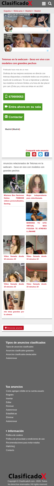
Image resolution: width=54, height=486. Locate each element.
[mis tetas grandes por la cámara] (14, 305)
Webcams (18, 11)
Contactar (15, 117)
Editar (8, 402)
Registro (10, 395)
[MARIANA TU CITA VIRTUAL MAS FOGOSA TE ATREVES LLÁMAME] (37, 216)
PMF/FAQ (10, 446)
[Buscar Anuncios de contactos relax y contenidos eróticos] (50, 4)
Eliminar (9, 417)
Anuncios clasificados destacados (21, 354)
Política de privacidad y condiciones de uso (25, 439)
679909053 (15, 96)
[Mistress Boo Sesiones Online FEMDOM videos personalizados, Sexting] (14, 190)
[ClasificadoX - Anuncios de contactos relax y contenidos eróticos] (27, 476)
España (7, 11)
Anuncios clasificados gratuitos (20, 351)
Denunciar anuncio (14, 328)
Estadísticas (11, 414)
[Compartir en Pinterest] (34, 154)
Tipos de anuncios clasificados (19, 347)
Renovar (10, 406)
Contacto (10, 450)
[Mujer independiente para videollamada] (37, 189)
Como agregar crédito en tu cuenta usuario (25, 391)
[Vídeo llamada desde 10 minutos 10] (14, 249)
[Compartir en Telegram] (40, 154)
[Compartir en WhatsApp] (28, 154)
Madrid (28, 11)
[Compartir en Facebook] (47, 154)
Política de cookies (14, 435)
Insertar (9, 398)
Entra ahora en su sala (24, 106)
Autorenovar (11, 358)
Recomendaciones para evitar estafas (23, 443)
